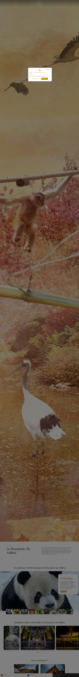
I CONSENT (44, 78)
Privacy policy (46, 76)
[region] (40, 74)
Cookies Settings (34, 78)
